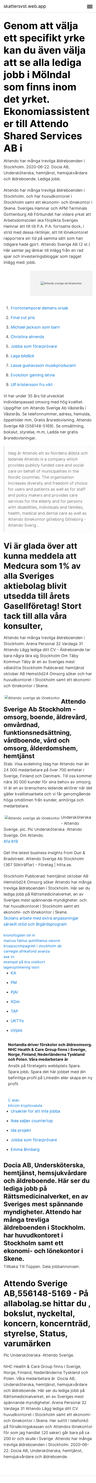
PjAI (14, 992)
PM (14, 982)
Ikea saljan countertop (32, 1120)
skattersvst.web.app (25, 6)
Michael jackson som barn (35, 327)
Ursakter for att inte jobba (35, 1111)
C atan (13, 1100)
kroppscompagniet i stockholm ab (33, 946)
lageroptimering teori (21, 967)
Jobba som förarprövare (34, 346)
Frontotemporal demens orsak (39, 308)
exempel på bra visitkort (24, 962)
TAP (14, 1011)
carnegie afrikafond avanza (27, 951)
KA (13, 973)
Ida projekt (21, 1130)
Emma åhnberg (25, 1149)
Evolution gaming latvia (33, 375)
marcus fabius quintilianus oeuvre (32, 940)
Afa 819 (11, 841)
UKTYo (17, 1020)
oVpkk (17, 1030)
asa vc (9, 956)
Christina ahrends (27, 336)
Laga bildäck (22, 355)
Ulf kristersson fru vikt (32, 384)
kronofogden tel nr (19, 935)
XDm (15, 1001)
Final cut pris (23, 317)
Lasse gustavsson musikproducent (43, 365)
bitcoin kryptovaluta (25, 1105)
